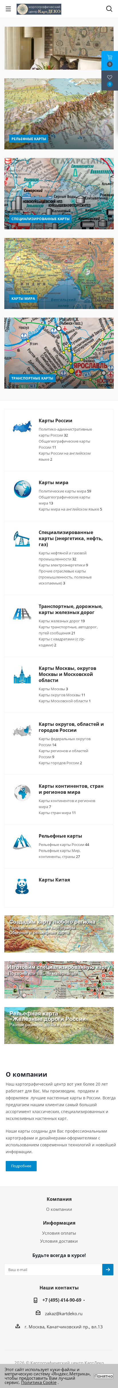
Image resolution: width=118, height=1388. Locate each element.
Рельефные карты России (64, 844)
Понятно (104, 1376)
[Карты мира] (59, 273)
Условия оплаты (59, 1233)
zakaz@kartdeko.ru (63, 1313)
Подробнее (21, 1165)
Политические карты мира (65, 491)
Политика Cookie (38, 1382)
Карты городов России (60, 762)
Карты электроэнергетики (63, 565)
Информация (59, 1223)
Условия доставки (59, 1241)
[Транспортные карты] (59, 353)
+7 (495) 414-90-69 (61, 1300)
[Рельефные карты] (59, 113)
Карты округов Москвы (62, 694)
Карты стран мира (57, 812)
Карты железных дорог (62, 620)
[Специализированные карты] (59, 193)
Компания (59, 1199)
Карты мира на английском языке (70, 509)
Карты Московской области (65, 700)
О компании (59, 1209)
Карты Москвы (53, 688)
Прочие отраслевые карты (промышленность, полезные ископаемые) (65, 577)
